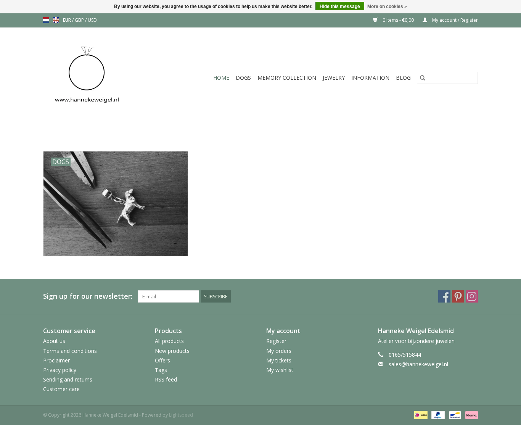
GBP (80, 20)
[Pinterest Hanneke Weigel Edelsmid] (458, 296)
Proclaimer (56, 360)
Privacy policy (59, 369)
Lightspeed (181, 415)
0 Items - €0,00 (398, 20)
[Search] (422, 78)
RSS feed (166, 379)
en (56, 20)
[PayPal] (437, 415)
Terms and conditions (70, 350)
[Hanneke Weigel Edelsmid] (99, 77)
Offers (162, 360)
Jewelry (334, 77)
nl (46, 20)
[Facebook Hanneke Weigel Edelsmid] (444, 296)
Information (370, 77)
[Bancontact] (454, 415)
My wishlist (279, 369)
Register (276, 341)
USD (92, 20)
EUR (67, 20)
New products (172, 350)
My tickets (278, 360)
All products (169, 341)
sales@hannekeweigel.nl (418, 364)
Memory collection (286, 77)
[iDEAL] (420, 415)
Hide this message (340, 6)
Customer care (61, 389)
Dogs (243, 77)
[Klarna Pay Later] (470, 415)
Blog (403, 77)
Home (221, 77)
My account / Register (454, 20)
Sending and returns (67, 379)
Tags (161, 369)
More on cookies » (387, 6)
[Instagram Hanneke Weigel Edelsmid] (472, 296)
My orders (278, 350)
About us (54, 341)
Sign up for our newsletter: (87, 296)
